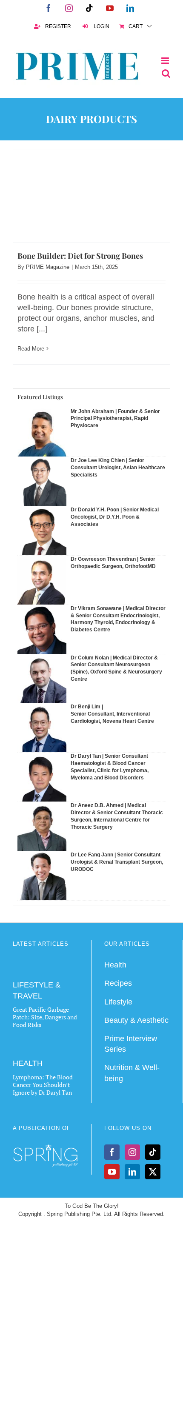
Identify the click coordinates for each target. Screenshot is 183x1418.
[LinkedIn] (132, 1171)
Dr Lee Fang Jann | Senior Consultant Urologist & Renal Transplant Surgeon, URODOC (117, 862)
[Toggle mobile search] (166, 73)
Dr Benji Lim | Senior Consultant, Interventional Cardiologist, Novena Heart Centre (112, 714)
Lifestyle (118, 1002)
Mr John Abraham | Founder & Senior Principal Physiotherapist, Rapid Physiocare (115, 418)
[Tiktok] (152, 1152)
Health (115, 965)
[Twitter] (152, 1171)
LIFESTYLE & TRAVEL (36, 990)
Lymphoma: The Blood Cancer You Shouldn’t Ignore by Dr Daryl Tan (43, 1084)
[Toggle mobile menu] (165, 60)
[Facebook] (112, 1152)
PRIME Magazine (47, 267)
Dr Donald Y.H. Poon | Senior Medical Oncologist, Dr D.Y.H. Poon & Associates (115, 517)
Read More (30, 348)
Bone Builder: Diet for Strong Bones (80, 256)
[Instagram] (132, 1152)
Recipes (118, 983)
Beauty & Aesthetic (136, 1020)
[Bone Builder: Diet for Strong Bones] (91, 195)
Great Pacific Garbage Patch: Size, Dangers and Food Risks (45, 1017)
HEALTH (28, 1063)
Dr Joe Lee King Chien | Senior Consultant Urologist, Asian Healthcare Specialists (118, 467)
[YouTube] (112, 1171)
